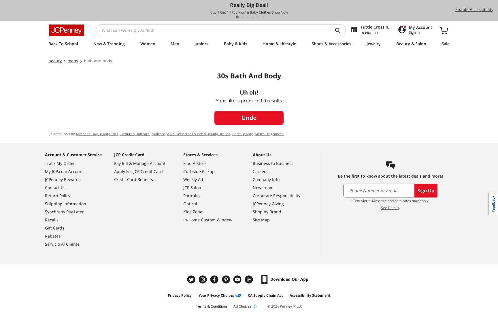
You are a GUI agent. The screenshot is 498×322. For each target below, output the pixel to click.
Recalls (52, 220)
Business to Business (273, 163)
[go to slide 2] (242, 17)
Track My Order (60, 163)
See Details (390, 207)
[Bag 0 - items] (444, 30)
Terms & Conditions (212, 306)
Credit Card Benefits (133, 179)
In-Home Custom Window (207, 220)
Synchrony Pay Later (64, 211)
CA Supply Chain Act (265, 295)
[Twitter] (192, 279)
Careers (260, 171)
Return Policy (57, 195)
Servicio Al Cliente (62, 244)
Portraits (191, 195)
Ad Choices (242, 306)
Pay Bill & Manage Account (139, 163)
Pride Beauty (242, 133)
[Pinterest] (226, 279)
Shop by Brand (267, 211)
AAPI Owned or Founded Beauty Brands (198, 133)
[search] (340, 30)
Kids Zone (192, 211)
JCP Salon (192, 187)
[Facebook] (215, 279)
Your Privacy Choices (216, 295)
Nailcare (158, 133)
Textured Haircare (135, 133)
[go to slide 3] (247, 17)
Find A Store (195, 163)
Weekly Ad (193, 179)
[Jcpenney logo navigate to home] (66, 30)
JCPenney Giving (268, 203)
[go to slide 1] (237, 17)
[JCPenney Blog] (249, 279)
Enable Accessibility (474, 9)
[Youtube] (238, 279)
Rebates (53, 236)
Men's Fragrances (269, 133)
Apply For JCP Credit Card (138, 171)
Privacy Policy (180, 295)
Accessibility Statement (310, 295)
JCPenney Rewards (63, 179)
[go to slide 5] (257, 17)
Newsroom (263, 187)
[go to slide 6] (263, 17)
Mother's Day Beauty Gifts (97, 133)
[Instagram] (203, 279)
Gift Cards (54, 228)
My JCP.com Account (64, 171)
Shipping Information (65, 203)
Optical (190, 203)
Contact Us (55, 187)
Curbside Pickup (199, 171)
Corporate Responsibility (276, 195)
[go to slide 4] (252, 17)
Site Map (261, 220)
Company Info (266, 179)
